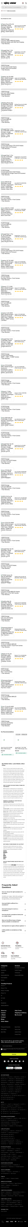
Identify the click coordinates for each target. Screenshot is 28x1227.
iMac (19, 1202)
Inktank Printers (4, 1206)
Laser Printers (17, 1204)
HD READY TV (4, 1109)
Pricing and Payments (5, 1027)
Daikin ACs (16, 1076)
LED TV (2, 1118)
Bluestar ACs (4, 1078)
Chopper (3, 1150)
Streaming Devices (12, 1120)
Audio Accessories (5, 1122)
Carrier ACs (3, 1080)
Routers (21, 1206)
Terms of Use (17, 1029)
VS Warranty (17, 972)
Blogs (2, 1019)
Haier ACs (11, 1082)
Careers (3, 1012)
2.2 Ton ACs (18, 1088)
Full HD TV (3, 1120)
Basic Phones (18, 1183)
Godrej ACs (11, 1078)
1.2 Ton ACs (10, 1086)
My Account (18, 1015)
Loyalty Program (18, 970)
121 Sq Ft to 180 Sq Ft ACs (18, 1095)
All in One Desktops (11, 1202)
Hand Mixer (3, 1154)
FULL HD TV (13, 1107)
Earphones (11, 1166)
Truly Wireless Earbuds (6, 1164)
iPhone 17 (3, 985)
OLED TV (17, 1106)
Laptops (2, 972)
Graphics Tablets (15, 1178)
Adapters (8, 1185)
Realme (4, 857)
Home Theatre (4, 1125)
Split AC (12, 1130)
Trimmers (3, 1171)
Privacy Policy (18, 1034)
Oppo (4, 858)
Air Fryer (12, 1152)
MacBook (9, 1200)
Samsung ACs (4, 1082)
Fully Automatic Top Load (7, 1134)
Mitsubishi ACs (19, 1078)
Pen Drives (10, 1195)
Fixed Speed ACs (5, 1093)
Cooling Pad (8, 1193)
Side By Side (18, 1143)
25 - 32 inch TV (12, 1109)
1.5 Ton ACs (18, 1086)
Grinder (14, 1156)
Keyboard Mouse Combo (18, 1192)
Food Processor (4, 1152)
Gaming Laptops (16, 1200)
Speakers (11, 1125)
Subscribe (14, 1054)
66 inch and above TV (15, 1113)
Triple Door (11, 1143)
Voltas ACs (9, 1076)
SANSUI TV (3, 1104)
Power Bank (15, 1185)
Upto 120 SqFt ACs (5, 1095)
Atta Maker (3, 1148)
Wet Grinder (13, 1159)
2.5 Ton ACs (3, 1089)
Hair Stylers (15, 1171)
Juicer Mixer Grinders (6, 1156)
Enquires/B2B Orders (19, 975)
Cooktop (17, 1150)
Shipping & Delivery (21, 1012)
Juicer (13, 1154)
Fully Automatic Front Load (7, 1138)
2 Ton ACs (10, 1088)
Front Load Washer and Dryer (7, 1140)
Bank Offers (3, 1032)
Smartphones (4, 1183)
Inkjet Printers (9, 1204)
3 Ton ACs (10, 1089)
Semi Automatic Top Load (7, 1136)
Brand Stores (17, 1027)
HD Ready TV (9, 1118)
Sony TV (3, 1106)
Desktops (3, 1202)
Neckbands (16, 1164)
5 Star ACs (17, 1091)
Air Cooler (3, 998)
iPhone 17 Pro (4, 988)
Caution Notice (18, 1032)
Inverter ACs (13, 1093)
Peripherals (3, 1195)
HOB (9, 1154)
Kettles (19, 1156)
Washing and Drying (13, 1132)
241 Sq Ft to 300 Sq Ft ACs (7, 1099)
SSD (16, 1195)
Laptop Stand (16, 1193)
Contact (3, 1017)
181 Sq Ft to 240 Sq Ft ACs (7, 1097)
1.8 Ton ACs (3, 1088)
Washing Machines (5, 975)
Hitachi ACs (11, 1080)
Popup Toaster (15, 1158)
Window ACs (10, 1084)
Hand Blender (19, 1152)
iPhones (11, 1183)
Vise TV (10, 1104)
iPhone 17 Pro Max (5, 990)
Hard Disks (21, 1195)
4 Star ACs (10, 1091)
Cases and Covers (5, 1187)
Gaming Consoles (15, 1122)
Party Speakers (4, 977)
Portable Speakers (20, 1166)
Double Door (4, 1143)
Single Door (18, 1141)
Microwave (3, 1158)
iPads (7, 1178)
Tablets (2, 1178)
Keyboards (8, 1192)
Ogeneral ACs (19, 1082)
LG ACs (22, 1076)
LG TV (22, 1104)
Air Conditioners (4, 1130)
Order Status (4, 1021)
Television (3, 967)
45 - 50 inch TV (4, 1111)
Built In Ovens (11, 1148)
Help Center (18, 1010)
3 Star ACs (3, 1091)
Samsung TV (16, 1104)
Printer (2, 1204)
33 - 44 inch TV (21, 1109)
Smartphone (3, 970)
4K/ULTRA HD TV (5, 1107)
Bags (2, 1193)
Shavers (9, 1171)
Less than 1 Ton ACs (19, 1084)
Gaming (2, 980)
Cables (2, 1185)
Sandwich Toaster (5, 1159)
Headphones (4, 1166)
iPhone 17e (3, 993)
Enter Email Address (7, 1046)
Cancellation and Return (20, 967)
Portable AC (3, 1132)
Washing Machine (4, 1005)
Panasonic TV (10, 1106)
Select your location (11, 10)
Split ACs (3, 1084)
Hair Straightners (5, 1173)
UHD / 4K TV (22, 1118)
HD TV (19, 1107)
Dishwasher (3, 1141)
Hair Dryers (13, 1173)
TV (1, 1000)
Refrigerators (11, 1141)
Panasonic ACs (19, 1080)
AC (1, 995)
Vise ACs (3, 1076)
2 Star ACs (17, 1089)
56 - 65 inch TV (4, 1113)
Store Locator (4, 1029)
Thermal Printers (14, 1206)
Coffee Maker (10, 1150)
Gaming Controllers (5, 1124)
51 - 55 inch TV (13, 1111)
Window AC (18, 1130)
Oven (9, 1158)
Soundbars (14, 1124)
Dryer (17, 1140)
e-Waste (3, 1015)
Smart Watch (4, 1211)
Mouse (2, 1192)
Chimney (18, 1148)
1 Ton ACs (3, 1086)
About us (3, 1010)
